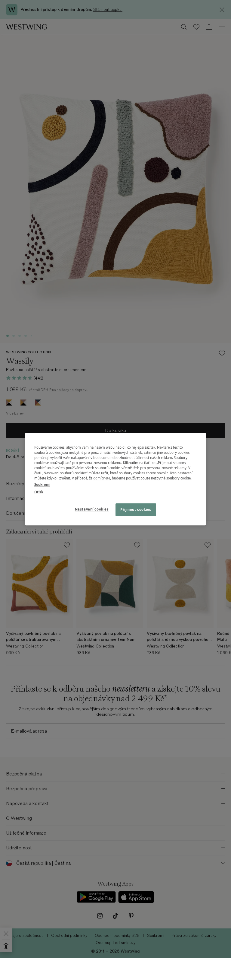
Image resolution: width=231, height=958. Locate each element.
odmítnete (101, 478)
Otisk (38, 492)
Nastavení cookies (92, 509)
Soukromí (42, 484)
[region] (115, 479)
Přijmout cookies (135, 509)
